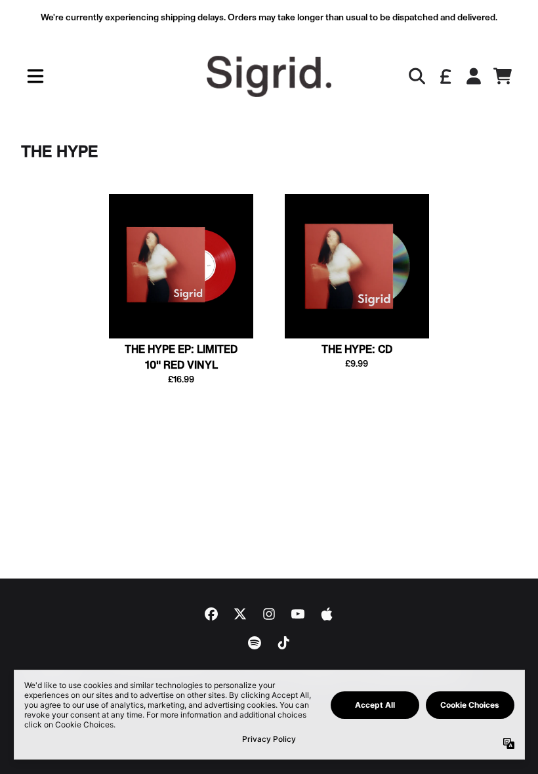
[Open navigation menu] (35, 76)
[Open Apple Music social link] (326, 614)
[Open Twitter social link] (240, 614)
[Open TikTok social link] (283, 642)
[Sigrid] (269, 76)
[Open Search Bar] (416, 76)
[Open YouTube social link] (297, 614)
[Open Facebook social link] (211, 614)
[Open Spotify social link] (254, 642)
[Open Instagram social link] (269, 614)
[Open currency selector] (444, 76)
